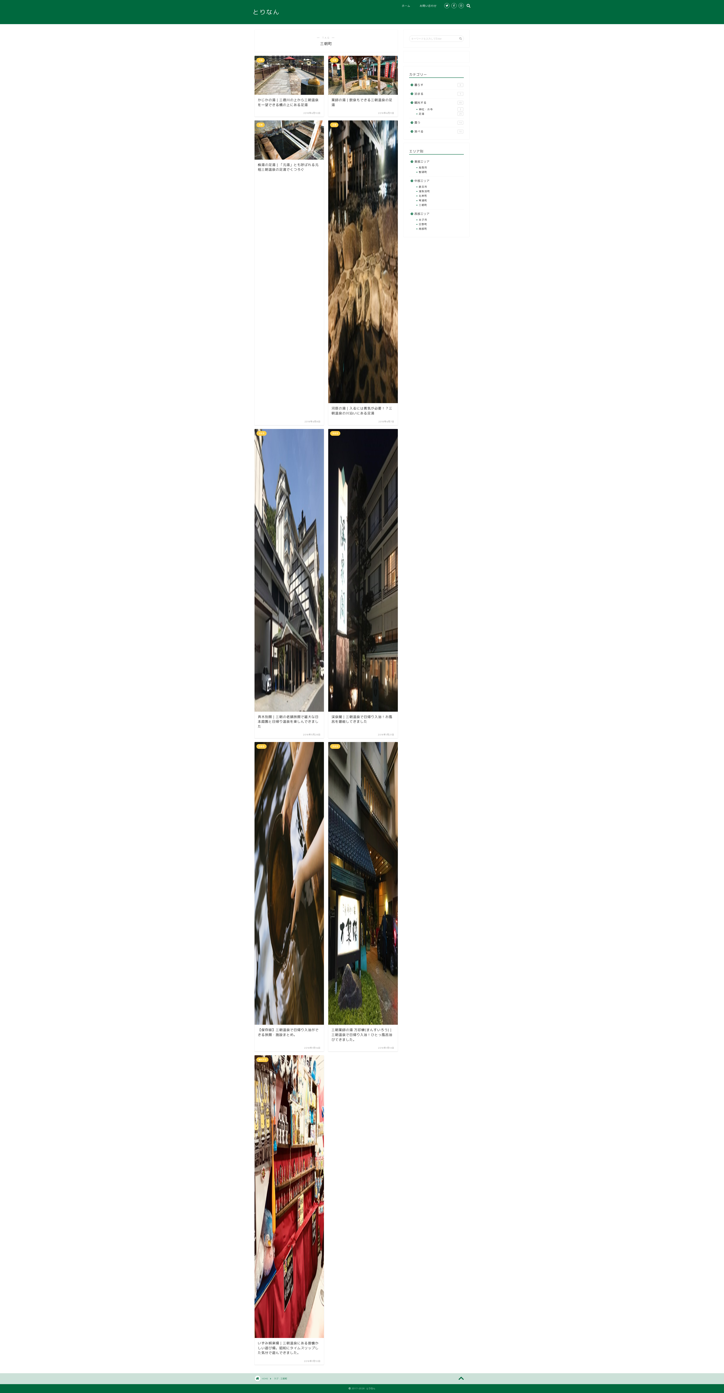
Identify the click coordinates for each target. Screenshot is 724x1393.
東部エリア (421, 162)
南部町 (423, 229)
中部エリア (421, 181)
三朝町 (423, 205)
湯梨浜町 (424, 191)
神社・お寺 (440, 109)
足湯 (440, 114)
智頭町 (423, 172)
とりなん (266, 12)
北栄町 (423, 196)
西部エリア (421, 214)
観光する (438, 103)
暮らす (437, 85)
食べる (438, 131)
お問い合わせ (428, 6)
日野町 (423, 224)
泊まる (437, 94)
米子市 (423, 219)
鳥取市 (423, 167)
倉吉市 (423, 186)
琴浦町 (423, 200)
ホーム (406, 6)
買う (438, 123)
